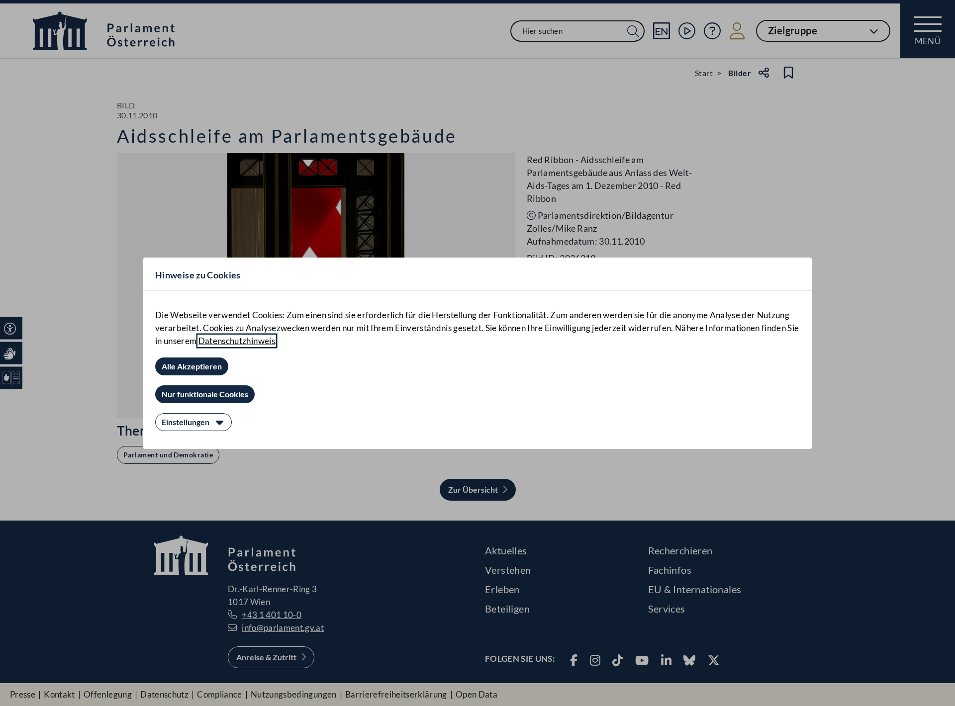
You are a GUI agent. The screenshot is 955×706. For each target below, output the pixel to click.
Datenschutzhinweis (236, 341)
